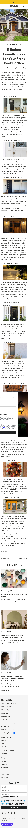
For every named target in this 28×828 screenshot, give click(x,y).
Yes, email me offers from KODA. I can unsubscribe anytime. (12, 797)
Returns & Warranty (6, 706)
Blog (2, 743)
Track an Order (5, 771)
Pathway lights (5, 292)
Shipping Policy (5, 716)
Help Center (4, 761)
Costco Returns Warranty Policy (9, 723)
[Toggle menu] (1, 6)
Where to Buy (4, 753)
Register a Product (6, 777)
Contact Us (4, 764)
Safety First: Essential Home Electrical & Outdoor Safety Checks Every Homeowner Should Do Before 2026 (12, 678)
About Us (3, 740)
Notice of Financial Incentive (9, 729)
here (9, 380)
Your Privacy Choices (7, 733)
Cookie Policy (5, 713)
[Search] (23, 6)
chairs (15, 444)
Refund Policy (5, 720)
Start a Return (5, 774)
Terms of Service (5, 726)
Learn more (5, 606)
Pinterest (13, 489)
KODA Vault (4, 747)
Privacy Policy (5, 710)
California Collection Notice (8, 703)
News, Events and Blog (19, 68)
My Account (4, 767)
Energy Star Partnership (7, 750)
